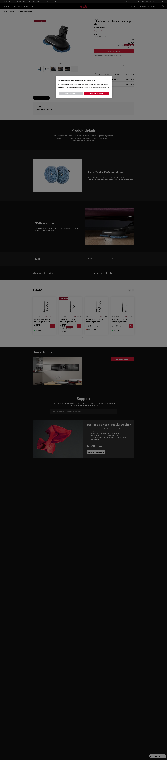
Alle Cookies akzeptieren (96, 93)
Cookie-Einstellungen (70, 93)
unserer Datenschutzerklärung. (77, 88)
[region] (84, 87)
